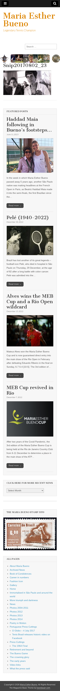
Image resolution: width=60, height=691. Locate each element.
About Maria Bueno (19, 566)
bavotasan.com (43, 688)
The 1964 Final (20, 646)
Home (13, 589)
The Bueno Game (19, 653)
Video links (15, 665)
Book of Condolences (20, 573)
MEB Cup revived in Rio (30, 390)
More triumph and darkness (24, 600)
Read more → (15, 205)
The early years (18, 661)
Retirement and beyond (22, 649)
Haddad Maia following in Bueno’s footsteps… (29, 124)
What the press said (20, 668)
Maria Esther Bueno (29, 19)
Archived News (17, 570)
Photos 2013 (16, 615)
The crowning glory (19, 657)
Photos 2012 (16, 611)
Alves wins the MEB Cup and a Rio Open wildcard (30, 301)
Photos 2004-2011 (19, 607)
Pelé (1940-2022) (28, 217)
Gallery (13, 585)
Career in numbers (19, 577)
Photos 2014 (16, 619)
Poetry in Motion (18, 623)
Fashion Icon (16, 581)
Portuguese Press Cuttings (23, 626)
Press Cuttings (17, 642)
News (12, 604)
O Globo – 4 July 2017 (23, 630)
